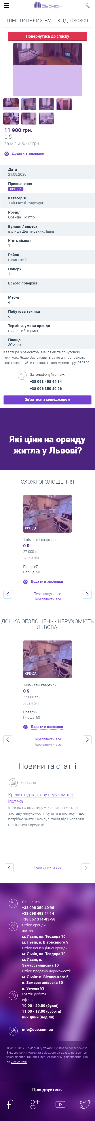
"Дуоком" (46, 1048)
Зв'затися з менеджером (47, 399)
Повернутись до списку (47, 36)
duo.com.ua (19, 1061)
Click (6, 6)
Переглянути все (47, 593)
